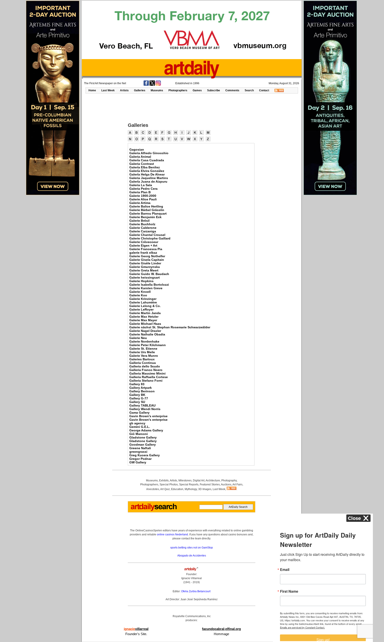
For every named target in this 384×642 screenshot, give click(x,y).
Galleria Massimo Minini (147, 373)
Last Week (108, 90)
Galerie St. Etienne (143, 348)
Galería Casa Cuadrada (146, 160)
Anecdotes (152, 489)
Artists (124, 90)
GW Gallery (137, 462)
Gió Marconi (138, 434)
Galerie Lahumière (143, 302)
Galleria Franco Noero (145, 370)
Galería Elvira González (146, 171)
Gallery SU (137, 402)
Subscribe (213, 90)
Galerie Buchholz (142, 224)
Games (197, 90)
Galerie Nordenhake (144, 341)
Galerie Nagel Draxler (145, 331)
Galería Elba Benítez (144, 167)
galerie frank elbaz (143, 252)
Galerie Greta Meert (143, 270)
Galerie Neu (138, 338)
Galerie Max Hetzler (143, 316)
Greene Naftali (140, 448)
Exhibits (164, 480)
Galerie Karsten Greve (145, 288)
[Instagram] (158, 84)
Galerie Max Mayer (143, 320)
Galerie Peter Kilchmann (147, 345)
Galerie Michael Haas (145, 323)
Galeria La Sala (140, 185)
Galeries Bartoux (142, 359)
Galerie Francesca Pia (145, 249)
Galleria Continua (142, 363)
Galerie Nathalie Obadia (147, 334)
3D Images (204, 489)
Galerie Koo (138, 295)
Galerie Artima (139, 203)
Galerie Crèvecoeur (143, 242)
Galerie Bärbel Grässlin (146, 210)
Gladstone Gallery (143, 437)
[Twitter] (152, 84)
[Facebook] (146, 84)
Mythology (191, 489)
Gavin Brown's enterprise (148, 416)
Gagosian (136, 149)
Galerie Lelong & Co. (145, 306)
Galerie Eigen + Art (143, 245)
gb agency (137, 423)
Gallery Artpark (140, 387)
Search (249, 90)
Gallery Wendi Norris (144, 409)
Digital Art (198, 480)
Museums (157, 90)
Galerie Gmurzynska (144, 267)
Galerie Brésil (139, 220)
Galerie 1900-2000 (142, 195)
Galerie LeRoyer (141, 309)
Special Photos (169, 484)
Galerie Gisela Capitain (146, 259)
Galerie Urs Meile (142, 352)
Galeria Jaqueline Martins (148, 178)
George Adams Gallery (146, 430)
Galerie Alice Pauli (143, 199)
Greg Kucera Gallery (144, 455)
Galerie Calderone (142, 227)
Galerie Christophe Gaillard (149, 238)
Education (177, 489)
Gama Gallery (139, 412)
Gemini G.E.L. (139, 427)
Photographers (177, 90)
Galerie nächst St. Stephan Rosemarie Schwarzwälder (169, 327)
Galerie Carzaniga (142, 231)
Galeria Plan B (140, 192)
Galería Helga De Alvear (147, 174)
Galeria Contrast (141, 163)
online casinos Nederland (172, 534)
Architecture (213, 480)
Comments (232, 90)
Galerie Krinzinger (142, 299)
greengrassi (138, 451)
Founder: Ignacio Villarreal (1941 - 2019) (191, 578)
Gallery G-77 (138, 398)
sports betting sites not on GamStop (191, 547)
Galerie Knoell (140, 291)
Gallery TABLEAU (142, 405)
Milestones (185, 480)
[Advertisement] (191, 108)
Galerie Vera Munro (143, 355)
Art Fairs (237, 484)
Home (92, 90)
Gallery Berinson (142, 391)
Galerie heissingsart (144, 277)
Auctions (226, 484)
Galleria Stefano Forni (145, 380)
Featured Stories (210, 484)
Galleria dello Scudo (144, 366)
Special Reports (188, 484)
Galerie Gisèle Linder (145, 263)
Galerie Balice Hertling (146, 206)
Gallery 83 (136, 384)
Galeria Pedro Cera (143, 188)
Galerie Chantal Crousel (147, 235)
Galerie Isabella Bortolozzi (149, 284)
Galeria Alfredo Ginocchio (148, 153)
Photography (229, 480)
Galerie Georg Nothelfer (147, 256)
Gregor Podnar (140, 459)
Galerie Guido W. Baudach (149, 274)
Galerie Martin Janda (145, 313)
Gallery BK (137, 395)
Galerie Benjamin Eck (145, 217)
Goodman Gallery (142, 444)
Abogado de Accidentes (191, 555)
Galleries (139, 90)
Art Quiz (165, 489)
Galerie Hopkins (141, 281)
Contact (264, 90)
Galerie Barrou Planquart (148, 213)
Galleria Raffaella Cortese (148, 377)
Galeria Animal (140, 156)
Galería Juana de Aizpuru (148, 181)
